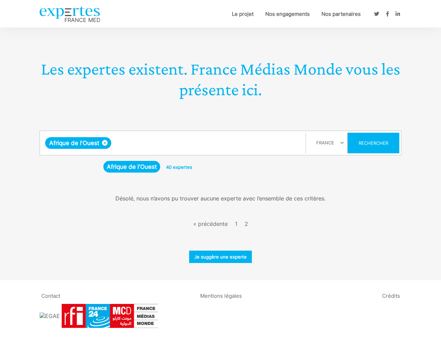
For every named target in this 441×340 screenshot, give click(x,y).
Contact (50, 295)
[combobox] (174, 143)
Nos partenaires (341, 14)
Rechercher (373, 143)
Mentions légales (221, 295)
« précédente (210, 223)
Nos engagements (287, 14)
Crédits (391, 295)
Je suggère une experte (220, 257)
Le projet (243, 14)
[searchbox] (182, 143)
